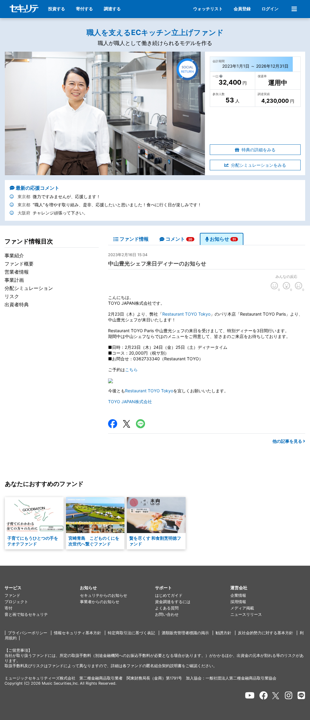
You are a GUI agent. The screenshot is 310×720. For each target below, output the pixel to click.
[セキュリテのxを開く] (276, 695)
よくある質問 (167, 608)
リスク (12, 296)
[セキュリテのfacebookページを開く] (263, 695)
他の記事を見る (287, 441)
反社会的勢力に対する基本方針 (265, 633)
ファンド (12, 595)
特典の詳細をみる (258, 149)
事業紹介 (14, 255)
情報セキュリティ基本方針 (77, 633)
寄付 (8, 608)
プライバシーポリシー (27, 633)
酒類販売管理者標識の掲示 (185, 633)
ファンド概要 (19, 264)
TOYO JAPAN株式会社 (130, 401)
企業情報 (238, 595)
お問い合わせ (167, 614)
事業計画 (14, 280)
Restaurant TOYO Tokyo (186, 314)
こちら (131, 369)
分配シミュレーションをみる (258, 165)
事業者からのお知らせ (99, 601)
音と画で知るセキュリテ (26, 614)
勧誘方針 (223, 633)
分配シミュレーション (29, 288)
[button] (42, 588)
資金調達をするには (172, 601)
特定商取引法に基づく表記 (131, 633)
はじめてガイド (169, 595)
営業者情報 (17, 272)
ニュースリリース (246, 614)
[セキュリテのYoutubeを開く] (250, 695)
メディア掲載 (242, 608)
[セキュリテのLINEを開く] (301, 695)
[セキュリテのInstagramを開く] (288, 695)
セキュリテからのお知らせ (103, 595)
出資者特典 (17, 304)
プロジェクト (16, 601)
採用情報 (238, 601)
